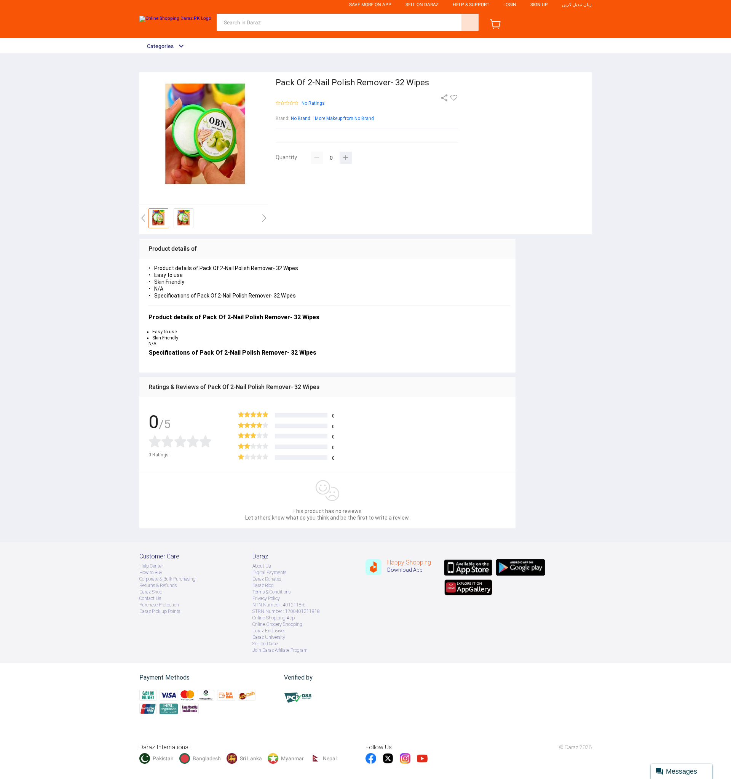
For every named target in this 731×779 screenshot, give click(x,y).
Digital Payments (269, 572)
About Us (261, 566)
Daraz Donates (266, 579)
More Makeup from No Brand (344, 118)
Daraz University (268, 637)
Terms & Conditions (271, 592)
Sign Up (539, 4)
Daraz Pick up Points (159, 611)
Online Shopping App (273, 618)
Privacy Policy (266, 598)
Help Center (151, 566)
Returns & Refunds (158, 585)
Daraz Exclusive (268, 630)
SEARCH (470, 22)
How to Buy (150, 572)
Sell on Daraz (265, 643)
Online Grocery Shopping (277, 624)
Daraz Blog (263, 585)
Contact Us (150, 598)
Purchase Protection (159, 605)
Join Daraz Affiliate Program (280, 650)
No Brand (300, 118)
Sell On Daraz (422, 4)
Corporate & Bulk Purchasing (167, 579)
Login (509, 4)
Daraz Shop (150, 592)
